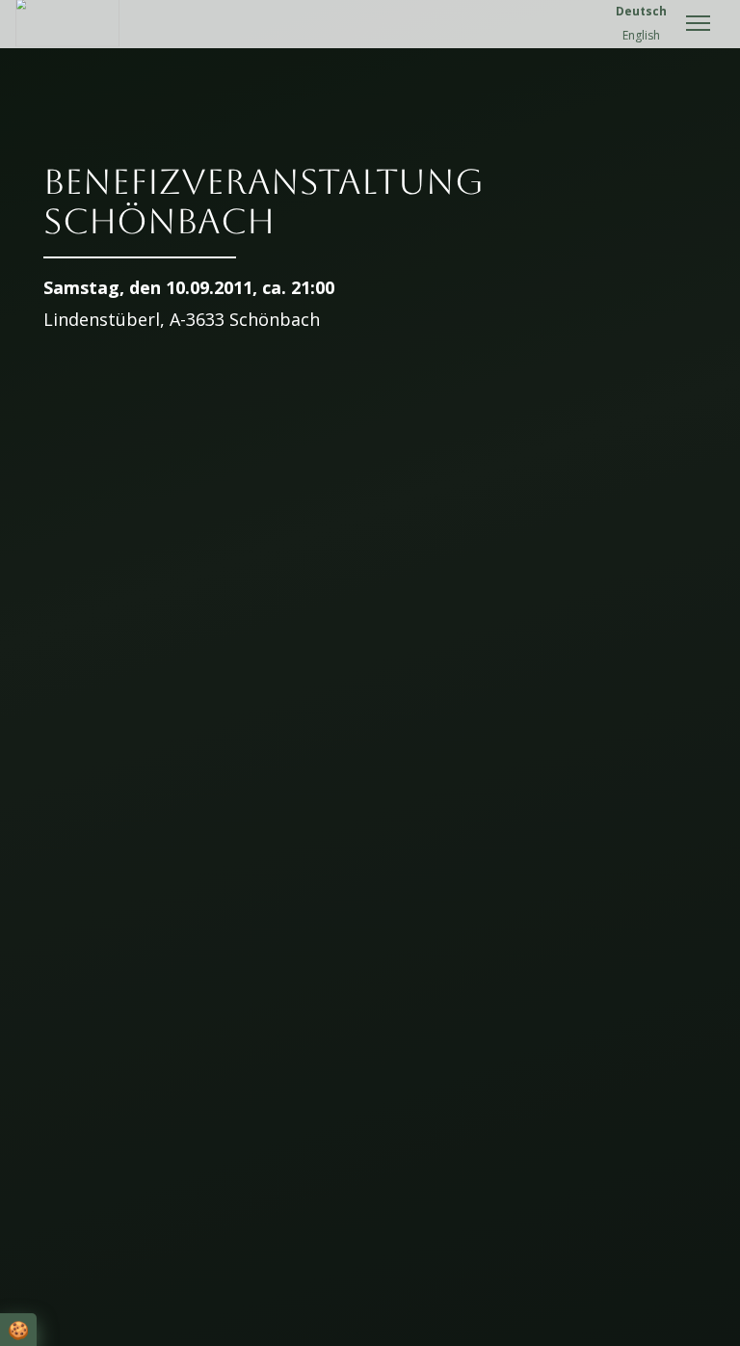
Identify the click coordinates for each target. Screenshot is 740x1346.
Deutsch (641, 11)
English (641, 35)
